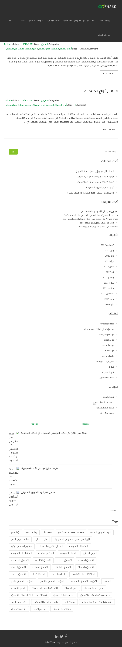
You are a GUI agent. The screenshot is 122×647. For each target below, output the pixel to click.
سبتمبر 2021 (108, 288)
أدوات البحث (109, 340)
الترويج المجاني (90, 553)
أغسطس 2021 (107, 293)
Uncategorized (107, 324)
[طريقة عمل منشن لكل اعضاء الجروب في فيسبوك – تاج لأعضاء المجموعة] (14, 447)
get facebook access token (71, 532)
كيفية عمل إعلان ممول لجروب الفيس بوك (82, 219)
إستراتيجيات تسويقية (105, 361)
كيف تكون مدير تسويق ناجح (92, 223)
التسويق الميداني (40, 567)
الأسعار (11, 21)
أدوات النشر (109, 351)
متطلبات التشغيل (106, 377)
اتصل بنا (100, 21)
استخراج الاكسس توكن (21, 546)
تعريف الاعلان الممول (63, 595)
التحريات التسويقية (68, 553)
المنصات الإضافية (53, 21)
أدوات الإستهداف (106, 334)
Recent (85, 424)
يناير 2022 (110, 272)
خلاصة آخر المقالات (103, 402)
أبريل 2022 (109, 261)
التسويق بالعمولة (86, 567)
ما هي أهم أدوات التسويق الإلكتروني (38, 492)
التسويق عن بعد (18, 574)
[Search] (13, 152)
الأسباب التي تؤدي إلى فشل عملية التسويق (94, 171)
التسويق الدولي (65, 560)
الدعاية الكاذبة (39, 574)
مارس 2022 (109, 267)
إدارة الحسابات (108, 356)
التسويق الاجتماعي (20, 560)
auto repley (31, 532)
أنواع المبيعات (61, 105)
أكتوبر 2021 (109, 283)
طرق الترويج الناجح (19, 602)
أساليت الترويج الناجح (20, 539)
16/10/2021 (27, 44)
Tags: (74, 49)
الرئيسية (108, 21)
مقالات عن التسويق (15, 49)
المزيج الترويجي (18, 588)
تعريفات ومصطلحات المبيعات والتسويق (29, 595)
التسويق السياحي (86, 560)
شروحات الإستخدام (36, 21)
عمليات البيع (69, 602)
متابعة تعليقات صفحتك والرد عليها (97, 602)
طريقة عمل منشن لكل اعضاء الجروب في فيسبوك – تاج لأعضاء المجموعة (54, 433)
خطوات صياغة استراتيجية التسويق (95, 595)
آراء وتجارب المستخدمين (72, 21)
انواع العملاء (44, 49)
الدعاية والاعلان (58, 574)
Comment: (93, 49)
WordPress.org (107, 413)
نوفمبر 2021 (108, 277)
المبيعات (55, 49)
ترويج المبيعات (31, 49)
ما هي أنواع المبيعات (101, 91)
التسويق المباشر (18, 567)
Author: (15, 44)
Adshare (8, 44)
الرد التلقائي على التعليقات (83, 574)
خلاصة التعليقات (105, 408)
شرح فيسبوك (108, 372)
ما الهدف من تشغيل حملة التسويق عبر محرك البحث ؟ (90, 193)
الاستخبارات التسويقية (78, 546)
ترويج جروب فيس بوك (93, 588)
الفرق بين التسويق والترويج (52, 581)
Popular (34, 424)
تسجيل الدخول (108, 397)
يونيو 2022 (109, 250)
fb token (48, 532)
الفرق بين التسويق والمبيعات (84, 581)
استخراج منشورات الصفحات (51, 546)
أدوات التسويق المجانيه (100, 532)
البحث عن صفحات (46, 553)
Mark (112, 223)
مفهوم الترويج (39, 609)
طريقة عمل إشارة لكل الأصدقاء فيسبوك (39, 468)
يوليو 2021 (109, 299)
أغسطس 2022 (107, 245)
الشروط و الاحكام (104, 35)
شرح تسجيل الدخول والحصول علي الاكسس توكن (85, 215)
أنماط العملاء (66, 49)
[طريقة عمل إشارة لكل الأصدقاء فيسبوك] (14, 476)
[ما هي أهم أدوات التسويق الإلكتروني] (14, 498)
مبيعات (28, 105)
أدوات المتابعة (108, 345)
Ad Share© (50, 642)
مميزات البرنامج (89, 21)
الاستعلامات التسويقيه (21, 553)
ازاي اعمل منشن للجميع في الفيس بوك (72, 539)
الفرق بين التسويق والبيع (22, 581)
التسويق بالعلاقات (63, 567)
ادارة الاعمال (41, 539)
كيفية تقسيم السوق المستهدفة (99, 187)
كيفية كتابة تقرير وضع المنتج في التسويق (95, 177)
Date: (36, 44)
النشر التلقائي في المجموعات (45, 588)
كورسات (21, 21)
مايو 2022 (109, 256)
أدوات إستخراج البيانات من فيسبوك (99, 329)
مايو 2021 (109, 304)
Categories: (53, 44)
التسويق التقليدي (43, 560)
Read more (109, 73)
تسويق (44, 44)
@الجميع (15, 532)
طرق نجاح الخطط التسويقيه (46, 602)
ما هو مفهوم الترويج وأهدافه (91, 226)
